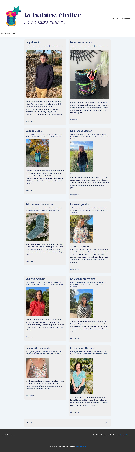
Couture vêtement (39, 48)
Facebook (5, 435)
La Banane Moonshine (82, 278)
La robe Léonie (34, 130)
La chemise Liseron (81, 130)
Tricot (37, 210)
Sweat (75, 212)
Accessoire (74, 286)
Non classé (95, 210)
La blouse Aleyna (35, 278)
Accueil (115, 18)
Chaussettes (55, 210)
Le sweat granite (79, 204)
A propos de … (127, 18)
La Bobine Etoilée (9, 33)
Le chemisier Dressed (82, 348)
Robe (60, 136)
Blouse (61, 284)
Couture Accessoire (84, 48)
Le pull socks (33, 42)
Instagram (12, 435)
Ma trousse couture (81, 42)
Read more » (30, 121)
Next (106, 422)
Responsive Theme (125, 435)
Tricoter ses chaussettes (39, 204)
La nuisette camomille (38, 348)
